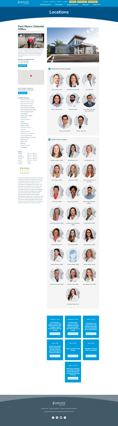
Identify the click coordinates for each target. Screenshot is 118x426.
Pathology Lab (24, 139)
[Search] (99, 2)
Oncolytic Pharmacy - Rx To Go (28, 137)
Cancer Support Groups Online (28, 109)
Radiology (23, 143)
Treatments (59, 5)
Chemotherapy (24, 113)
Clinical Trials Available (26, 115)
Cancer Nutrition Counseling (27, 107)
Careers (65, 1)
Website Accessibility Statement (68, 408)
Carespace (72, 1)
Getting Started (45, 5)
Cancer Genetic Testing (26, 105)
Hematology (23, 117)
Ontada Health (82, 1)
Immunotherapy (24, 123)
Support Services (72, 5)
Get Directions (23, 93)
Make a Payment (93, 1)
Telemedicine (23, 147)
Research (85, 5)
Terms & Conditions (54, 408)
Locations (45, 1)
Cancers (59, 1)
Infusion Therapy (24, 125)
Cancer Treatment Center (26, 111)
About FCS (96, 5)
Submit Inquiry (22, 65)
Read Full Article (54, 333)
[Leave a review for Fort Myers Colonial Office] (24, 170)
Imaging (22, 121)
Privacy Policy (44, 408)
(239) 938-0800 (25, 61)
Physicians (52, 1)
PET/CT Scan (23, 141)
